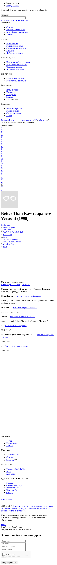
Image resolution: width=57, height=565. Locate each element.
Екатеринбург (12, 490)
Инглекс (26, 284)
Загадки (10, 97)
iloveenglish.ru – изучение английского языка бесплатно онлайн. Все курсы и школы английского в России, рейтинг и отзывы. (27, 508)
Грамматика (11, 443)
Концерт (10, 51)
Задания (10, 460)
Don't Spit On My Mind (13, 232)
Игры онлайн (12, 90)
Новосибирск (12, 488)
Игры (8, 471)
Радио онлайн (12, 111)
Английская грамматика (17, 32)
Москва (9, 483)
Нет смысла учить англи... (25, 307)
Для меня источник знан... (16, 346)
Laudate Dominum (10, 239)
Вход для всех (12, 6)
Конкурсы (11, 92)
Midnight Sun (8, 244)
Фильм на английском (16, 48)
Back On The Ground (12, 242)
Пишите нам (6, 499)
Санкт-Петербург (14, 485)
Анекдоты (11, 94)
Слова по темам (13, 113)
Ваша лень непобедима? (16, 325)
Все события (12, 43)
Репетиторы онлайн (15, 78)
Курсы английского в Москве (14, 20)
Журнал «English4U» (15, 469)
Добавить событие (14, 53)
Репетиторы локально (16, 81)
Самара (9, 492)
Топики (9, 34)
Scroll (3, 524)
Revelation (7, 234)
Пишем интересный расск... (28, 296)
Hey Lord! (7, 230)
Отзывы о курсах (14, 67)
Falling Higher (9, 227)
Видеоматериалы (14, 108)
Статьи (9, 27)
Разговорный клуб (14, 46)
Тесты (9, 115)
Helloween (5, 225)
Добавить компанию (15, 69)
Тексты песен (12, 455)
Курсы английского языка (18, 62)
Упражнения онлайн (15, 29)
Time (5, 237)
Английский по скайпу (16, 64)
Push (5, 246)
